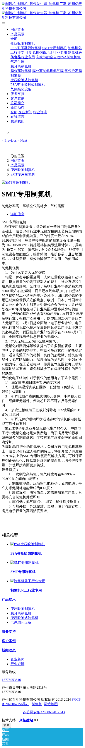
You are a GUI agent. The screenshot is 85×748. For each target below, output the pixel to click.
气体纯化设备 (20, 622)
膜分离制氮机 (20, 613)
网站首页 (17, 29)
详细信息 (17, 214)
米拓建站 (26, 720)
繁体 (6, 725)
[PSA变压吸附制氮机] (27, 544)
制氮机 (37, 704)
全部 (13, 39)
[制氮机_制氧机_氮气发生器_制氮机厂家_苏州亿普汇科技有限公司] (42, 11)
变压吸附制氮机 (22, 170)
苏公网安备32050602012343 (44, 712)
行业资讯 (17, 664)
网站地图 (51, 704)
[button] (9, 140)
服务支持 (9, 631)
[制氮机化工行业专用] (27, 581)
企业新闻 (17, 659)
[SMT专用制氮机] (24, 562)
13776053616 (11, 680)
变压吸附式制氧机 (24, 618)
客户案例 (9, 641)
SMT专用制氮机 (22, 174)
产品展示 (17, 165)
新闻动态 (9, 650)
